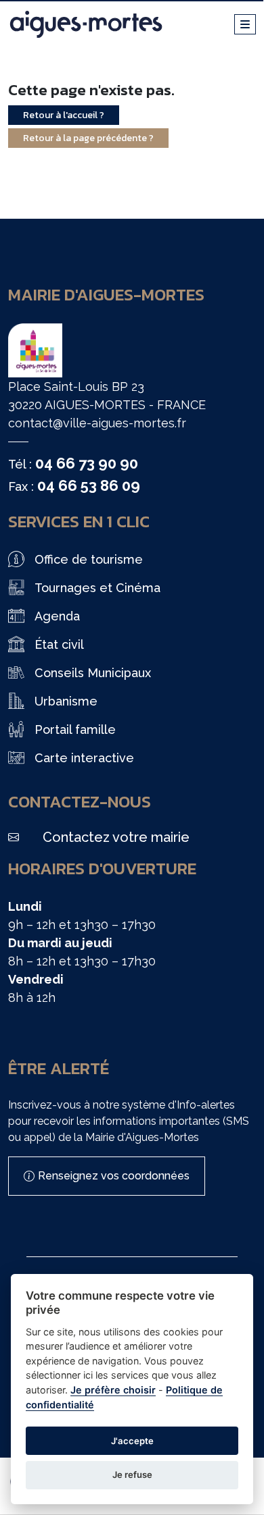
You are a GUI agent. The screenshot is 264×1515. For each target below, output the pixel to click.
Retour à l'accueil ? (63, 115)
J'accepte (132, 1440)
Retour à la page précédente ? (88, 138)
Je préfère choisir (113, 1390)
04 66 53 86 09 (88, 485)
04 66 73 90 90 (86, 463)
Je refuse (132, 1474)
